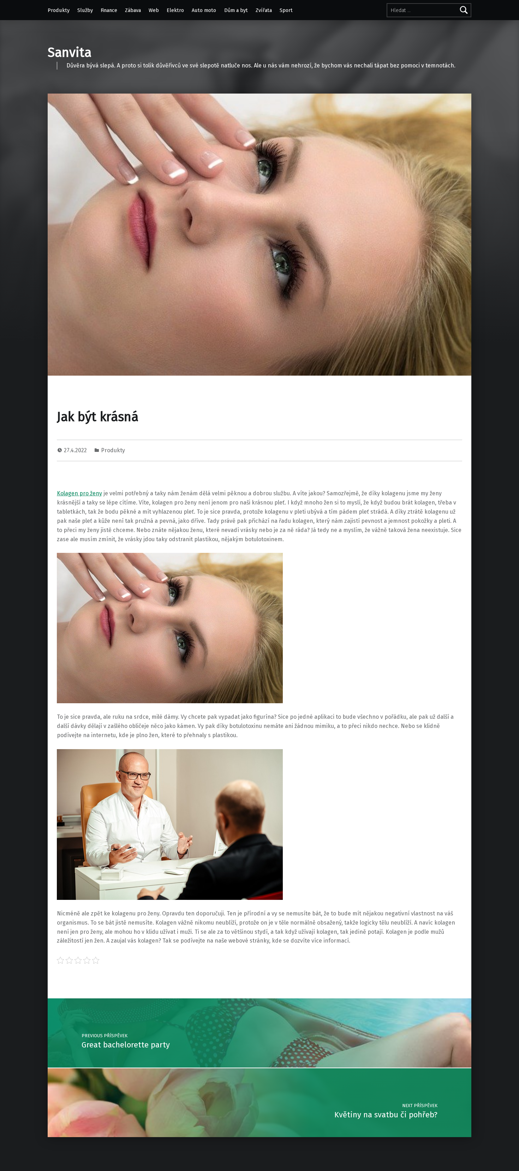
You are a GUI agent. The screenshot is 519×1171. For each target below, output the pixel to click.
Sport (286, 10)
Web (154, 10)
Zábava (133, 10)
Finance (109, 10)
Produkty (59, 10)
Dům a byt (236, 10)
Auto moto (204, 10)
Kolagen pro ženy (79, 493)
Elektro (175, 10)
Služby (85, 10)
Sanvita (69, 52)
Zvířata (264, 10)
